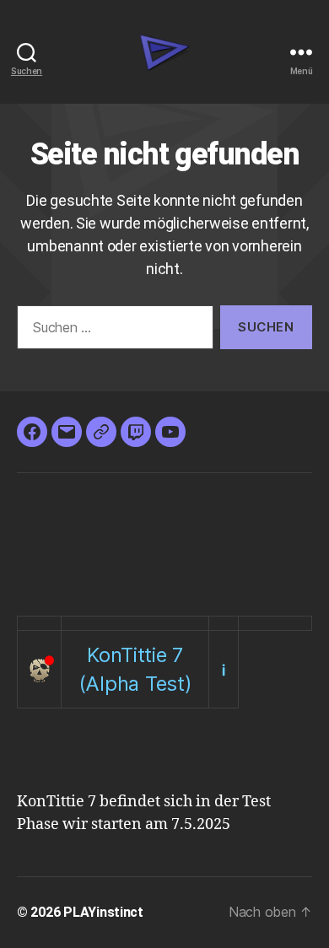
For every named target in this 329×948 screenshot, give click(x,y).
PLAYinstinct (103, 912)
